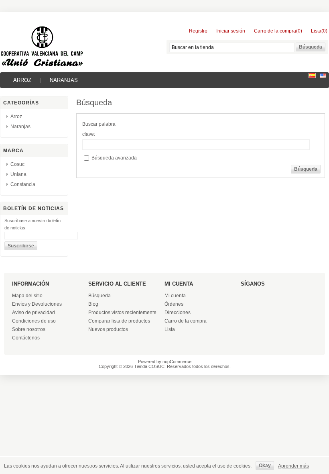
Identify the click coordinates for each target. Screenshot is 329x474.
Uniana (18, 174)
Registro (198, 31)
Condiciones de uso (34, 321)
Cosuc (17, 164)
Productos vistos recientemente (122, 312)
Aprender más (293, 466)
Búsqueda (99, 295)
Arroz (22, 80)
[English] (323, 76)
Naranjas (64, 80)
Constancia (22, 184)
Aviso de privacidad (33, 312)
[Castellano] (312, 76)
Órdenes (173, 304)
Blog (93, 304)
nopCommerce (176, 361)
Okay (265, 465)
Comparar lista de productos (119, 321)
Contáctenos (26, 338)
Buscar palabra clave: (99, 129)
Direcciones (177, 312)
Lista (169, 329)
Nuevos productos (108, 329)
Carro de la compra (185, 321)
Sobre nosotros (28, 329)
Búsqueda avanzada (114, 158)
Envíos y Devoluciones (37, 304)
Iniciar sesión (230, 31)
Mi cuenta (175, 295)
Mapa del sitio (27, 295)
